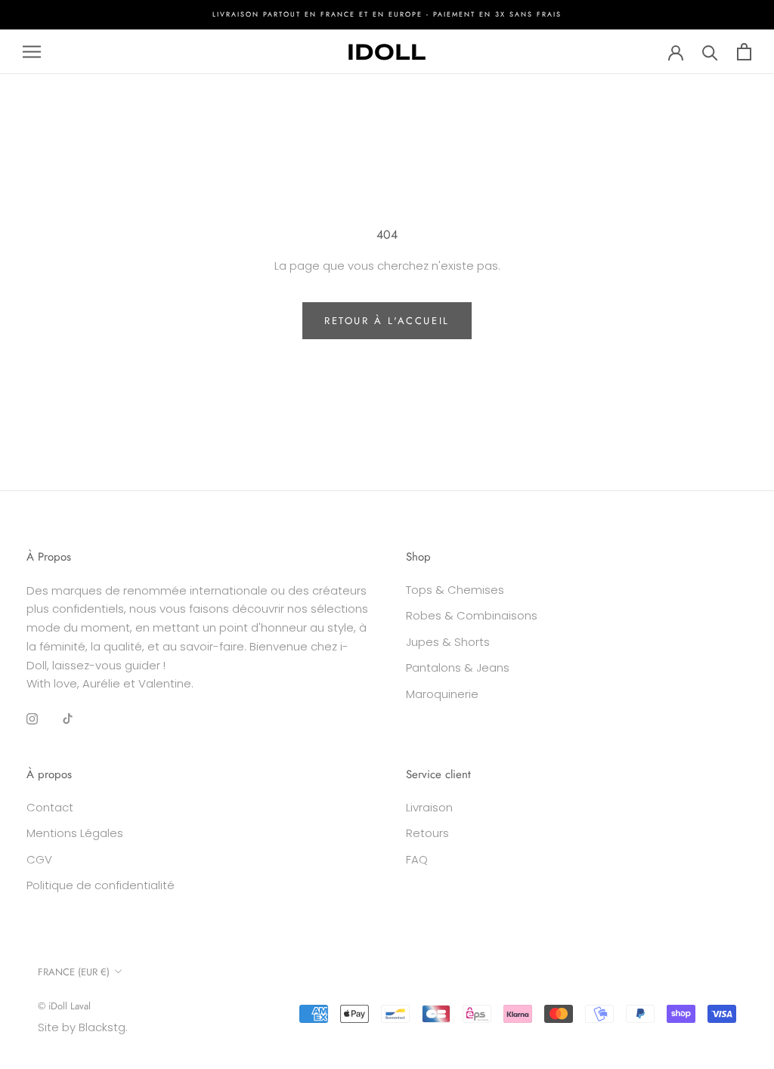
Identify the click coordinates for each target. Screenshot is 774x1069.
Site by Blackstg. (83, 1027)
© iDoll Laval (64, 1006)
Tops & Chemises (455, 590)
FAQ (417, 859)
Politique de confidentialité (100, 885)
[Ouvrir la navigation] (32, 51)
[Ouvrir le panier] (744, 51)
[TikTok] (67, 718)
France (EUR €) (74, 972)
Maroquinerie (442, 694)
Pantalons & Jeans (457, 667)
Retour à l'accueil (387, 321)
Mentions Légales (74, 833)
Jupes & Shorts (448, 642)
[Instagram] (32, 718)
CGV (39, 859)
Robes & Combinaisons (471, 615)
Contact (49, 807)
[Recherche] (710, 52)
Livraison (429, 807)
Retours (427, 833)
